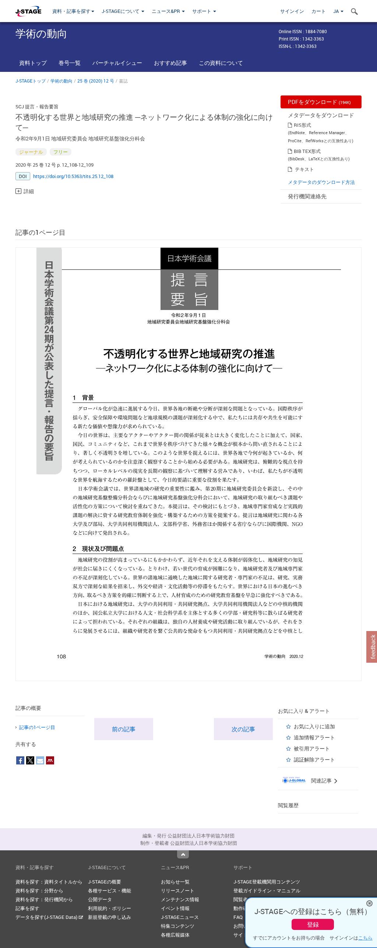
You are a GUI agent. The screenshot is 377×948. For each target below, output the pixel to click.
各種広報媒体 (175, 934)
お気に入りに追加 (314, 726)
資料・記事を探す (71, 11)
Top (183, 854)
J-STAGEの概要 (104, 881)
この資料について (221, 62)
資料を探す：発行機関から (44, 899)
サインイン (292, 11)
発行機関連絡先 (307, 196)
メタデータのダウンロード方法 (321, 182)
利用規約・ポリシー (109, 908)
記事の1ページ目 (37, 727)
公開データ (100, 899)
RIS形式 (302, 125)
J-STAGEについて (121, 11)
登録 (313, 924)
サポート (202, 11)
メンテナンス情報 (180, 899)
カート (318, 11)
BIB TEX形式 (307, 151)
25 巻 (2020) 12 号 (95, 81)
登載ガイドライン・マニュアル (266, 890)
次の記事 (243, 729)
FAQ (238, 917)
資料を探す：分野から (39, 890)
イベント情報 (175, 908)
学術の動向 (61, 81)
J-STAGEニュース (180, 917)
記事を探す (27, 908)
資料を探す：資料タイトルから (48, 881)
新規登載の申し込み (109, 917)
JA (336, 11)
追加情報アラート (314, 737)
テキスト (304, 169)
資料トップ (33, 62)
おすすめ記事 (170, 62)
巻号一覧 (70, 62)
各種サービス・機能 (109, 890)
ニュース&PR (166, 11)
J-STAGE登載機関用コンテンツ (266, 881)
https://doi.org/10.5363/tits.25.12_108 (73, 176)
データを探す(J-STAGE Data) (46, 917)
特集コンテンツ (177, 926)
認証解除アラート (314, 759)
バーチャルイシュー (117, 62)
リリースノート (177, 890)
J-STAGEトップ (30, 81)
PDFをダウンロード (319, 101)
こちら (365, 937)
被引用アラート (312, 748)
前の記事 (123, 729)
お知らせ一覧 (175, 881)
